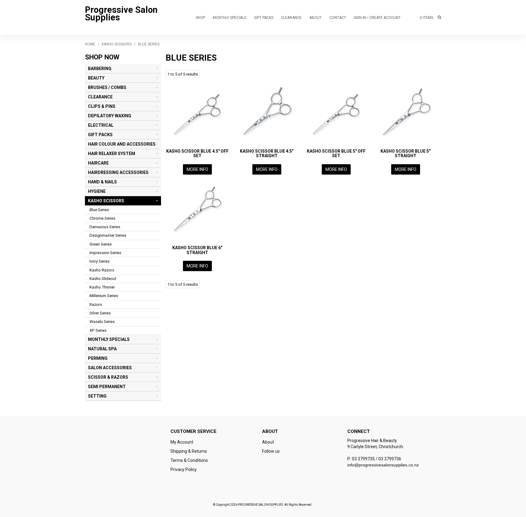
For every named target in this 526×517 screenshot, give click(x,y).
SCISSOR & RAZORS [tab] (108, 377)
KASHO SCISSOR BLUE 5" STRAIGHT (405, 153)
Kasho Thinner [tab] (102, 287)
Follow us (271, 451)
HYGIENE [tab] (97, 191)
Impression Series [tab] (105, 252)
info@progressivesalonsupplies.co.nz (383, 464)
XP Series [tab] (98, 330)
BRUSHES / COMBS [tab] (107, 87)
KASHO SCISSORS (117, 44)
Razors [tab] (95, 304)
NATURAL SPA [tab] (102, 348)
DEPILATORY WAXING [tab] (109, 115)
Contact (337, 18)
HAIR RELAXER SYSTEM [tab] (111, 153)
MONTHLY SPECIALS (229, 18)
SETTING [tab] (97, 396)
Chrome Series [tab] (102, 218)
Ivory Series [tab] (99, 261)
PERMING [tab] (97, 358)
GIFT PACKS (263, 18)
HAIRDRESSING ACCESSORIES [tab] (118, 172)
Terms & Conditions (189, 460)
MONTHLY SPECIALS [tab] (109, 339)
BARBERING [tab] (99, 68)
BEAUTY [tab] (96, 78)
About (315, 18)
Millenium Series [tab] (103, 295)
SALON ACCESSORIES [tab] (110, 367)
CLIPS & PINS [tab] (101, 106)
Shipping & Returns (188, 451)
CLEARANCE (291, 18)
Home (90, 44)
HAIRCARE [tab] (98, 163)
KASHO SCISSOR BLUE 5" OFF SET (336, 153)
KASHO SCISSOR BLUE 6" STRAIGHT (197, 250)
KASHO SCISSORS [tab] (106, 200)
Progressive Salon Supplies (121, 14)
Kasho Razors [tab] (101, 270)
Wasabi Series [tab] (102, 321)
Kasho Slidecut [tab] (102, 278)
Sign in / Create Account (377, 18)
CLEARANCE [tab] (100, 96)
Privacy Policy (183, 469)
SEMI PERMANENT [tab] (107, 386)
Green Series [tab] (100, 244)
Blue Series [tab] (99, 209)
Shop (200, 18)
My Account (181, 442)
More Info (197, 169)
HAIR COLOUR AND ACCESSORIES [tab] (122, 144)
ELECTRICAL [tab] (101, 125)
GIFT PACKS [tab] (100, 134)
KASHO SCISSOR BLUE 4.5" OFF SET (197, 153)
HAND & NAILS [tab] (102, 181)
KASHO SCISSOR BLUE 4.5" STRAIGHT (266, 153)
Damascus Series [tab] (104, 227)
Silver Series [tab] (100, 313)
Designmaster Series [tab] (107, 235)
